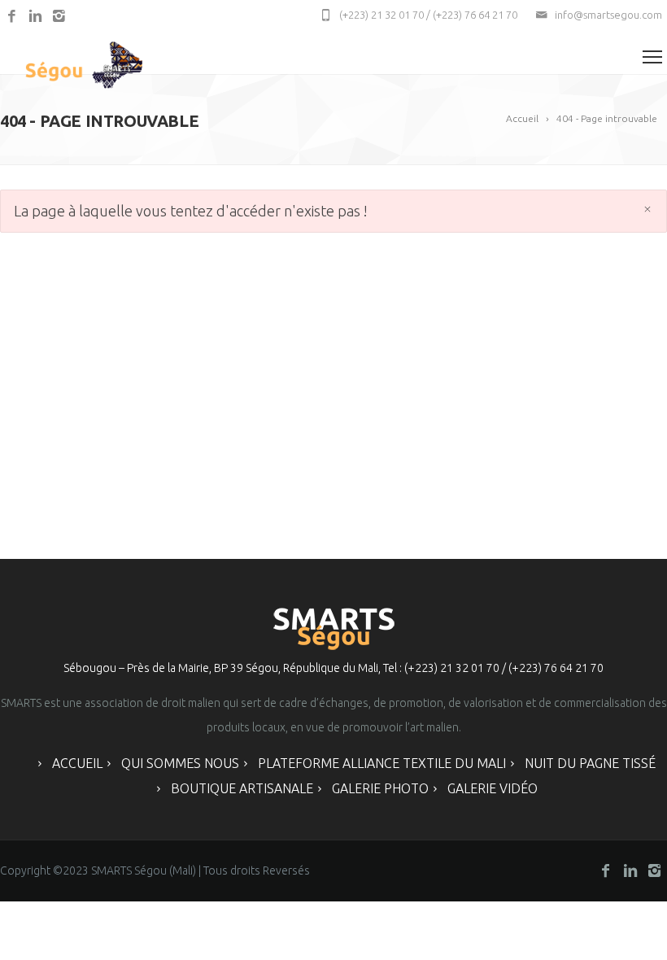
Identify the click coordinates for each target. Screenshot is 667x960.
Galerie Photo (380, 788)
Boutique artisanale (242, 788)
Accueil (77, 763)
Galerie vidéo (492, 788)
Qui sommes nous (180, 763)
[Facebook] (12, 16)
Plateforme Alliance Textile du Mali (382, 763)
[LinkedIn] (35, 16)
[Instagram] (59, 16)
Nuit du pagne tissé (590, 763)
